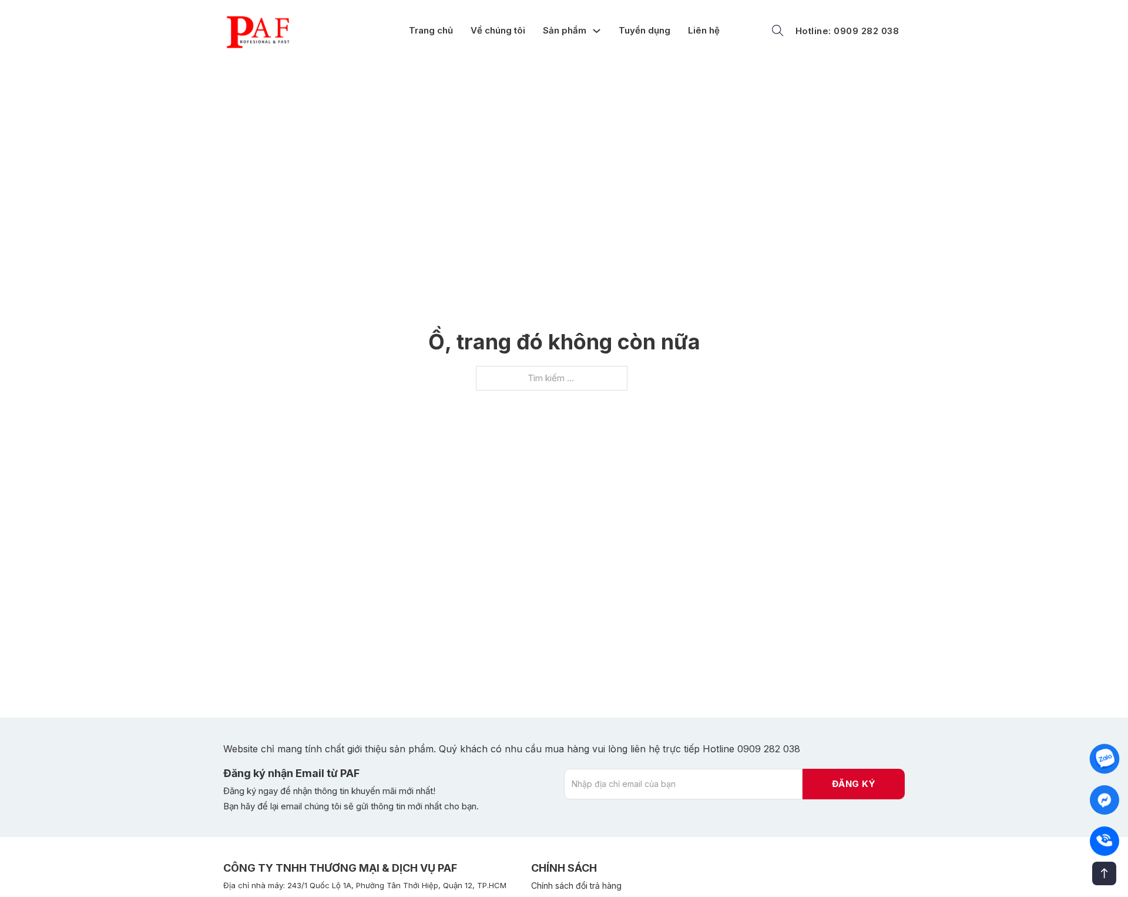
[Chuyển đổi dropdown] (778, 30)
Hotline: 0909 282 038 (847, 30)
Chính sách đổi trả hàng (576, 886)
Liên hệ (704, 30)
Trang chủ (431, 30)
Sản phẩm (564, 30)
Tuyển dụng (644, 30)
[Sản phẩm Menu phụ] (599, 30)
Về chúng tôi (498, 30)
